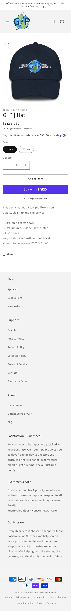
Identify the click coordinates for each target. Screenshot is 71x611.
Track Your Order (18, 381)
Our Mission (15, 405)
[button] (7, 21)
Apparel (12, 289)
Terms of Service (17, 364)
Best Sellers (15, 297)
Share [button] (10, 254)
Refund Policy (16, 347)
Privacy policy (40, 597)
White (26, 149)
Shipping (7, 128)
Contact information (47, 603)
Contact (12, 372)
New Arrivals (15, 306)
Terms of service (58, 597)
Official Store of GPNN (21, 413)
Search (12, 330)
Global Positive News (33, 592)
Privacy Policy (16, 338)
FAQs (10, 422)
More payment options (35, 198)
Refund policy (22, 597)
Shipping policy (25, 603)
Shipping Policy (17, 355)
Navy (10, 149)
